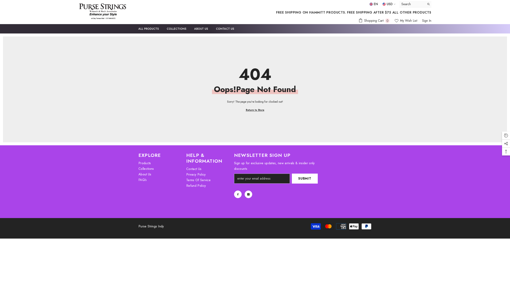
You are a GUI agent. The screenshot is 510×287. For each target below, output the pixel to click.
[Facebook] (238, 194)
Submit (304, 178)
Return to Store (255, 110)
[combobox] (412, 4)
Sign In (426, 20)
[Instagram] (248, 194)
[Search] (415, 4)
